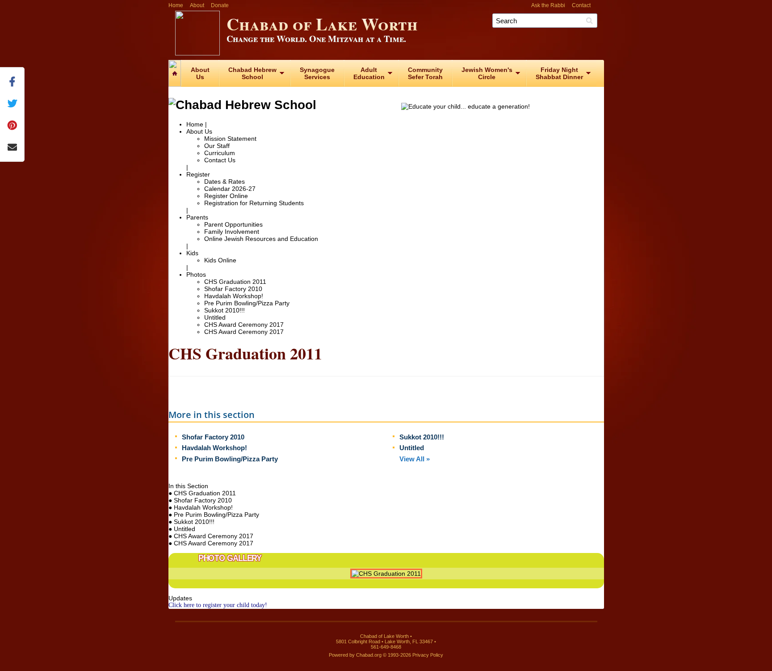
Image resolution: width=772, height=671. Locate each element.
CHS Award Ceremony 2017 (244, 324)
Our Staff (217, 145)
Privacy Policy (427, 655)
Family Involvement (231, 231)
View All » (414, 459)
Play (589, 575)
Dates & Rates (224, 181)
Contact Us (219, 160)
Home (175, 5)
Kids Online (220, 260)
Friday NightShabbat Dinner (559, 73)
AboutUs (200, 73)
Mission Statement (230, 138)
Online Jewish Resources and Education (261, 238)
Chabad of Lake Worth (322, 28)
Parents (197, 217)
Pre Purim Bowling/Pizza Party (247, 303)
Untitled (215, 317)
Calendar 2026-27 (230, 188)
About (197, 5)
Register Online (226, 195)
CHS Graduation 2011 (235, 281)
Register (198, 174)
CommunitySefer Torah (425, 73)
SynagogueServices (317, 73)
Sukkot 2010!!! (224, 310)
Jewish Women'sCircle (487, 73)
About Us (199, 131)
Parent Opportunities (233, 224)
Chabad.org (369, 655)
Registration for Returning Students (254, 203)
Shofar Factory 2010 (233, 288)
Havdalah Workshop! (233, 296)
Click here (181, 605)
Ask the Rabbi (548, 5)
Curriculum (219, 152)
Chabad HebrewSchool (252, 73)
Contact (581, 5)
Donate (220, 5)
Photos (196, 274)
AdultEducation (369, 73)
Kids (192, 253)
